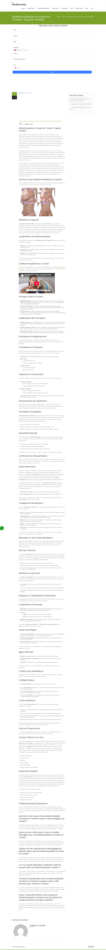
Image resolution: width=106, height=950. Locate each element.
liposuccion (41, 904)
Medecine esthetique (43, 8)
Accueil (23, 8)
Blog (86, 8)
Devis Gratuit (79, 8)
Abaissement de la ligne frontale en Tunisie (81, 104)
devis (29, 746)
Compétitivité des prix (25, 301)
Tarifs (71, 8)
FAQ (92, 8)
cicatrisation (48, 545)
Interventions (31, 8)
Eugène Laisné (29, 124)
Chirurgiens (64, 8)
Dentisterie (55, 8)
